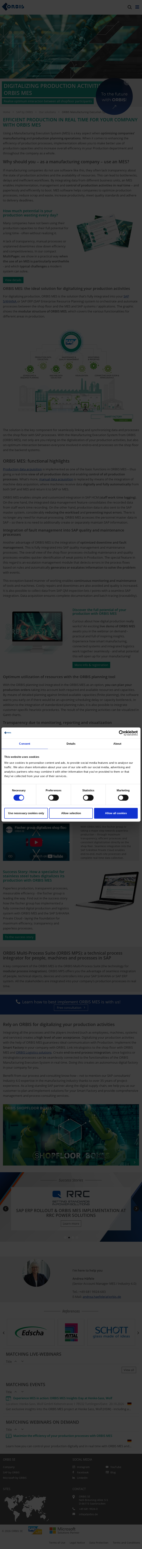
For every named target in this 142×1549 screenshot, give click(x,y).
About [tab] (117, 743)
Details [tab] (71, 743)
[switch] (53, 798)
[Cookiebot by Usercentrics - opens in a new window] (121, 733)
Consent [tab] (24, 743)
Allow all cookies (116, 813)
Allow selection (71, 813)
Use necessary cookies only (26, 813)
